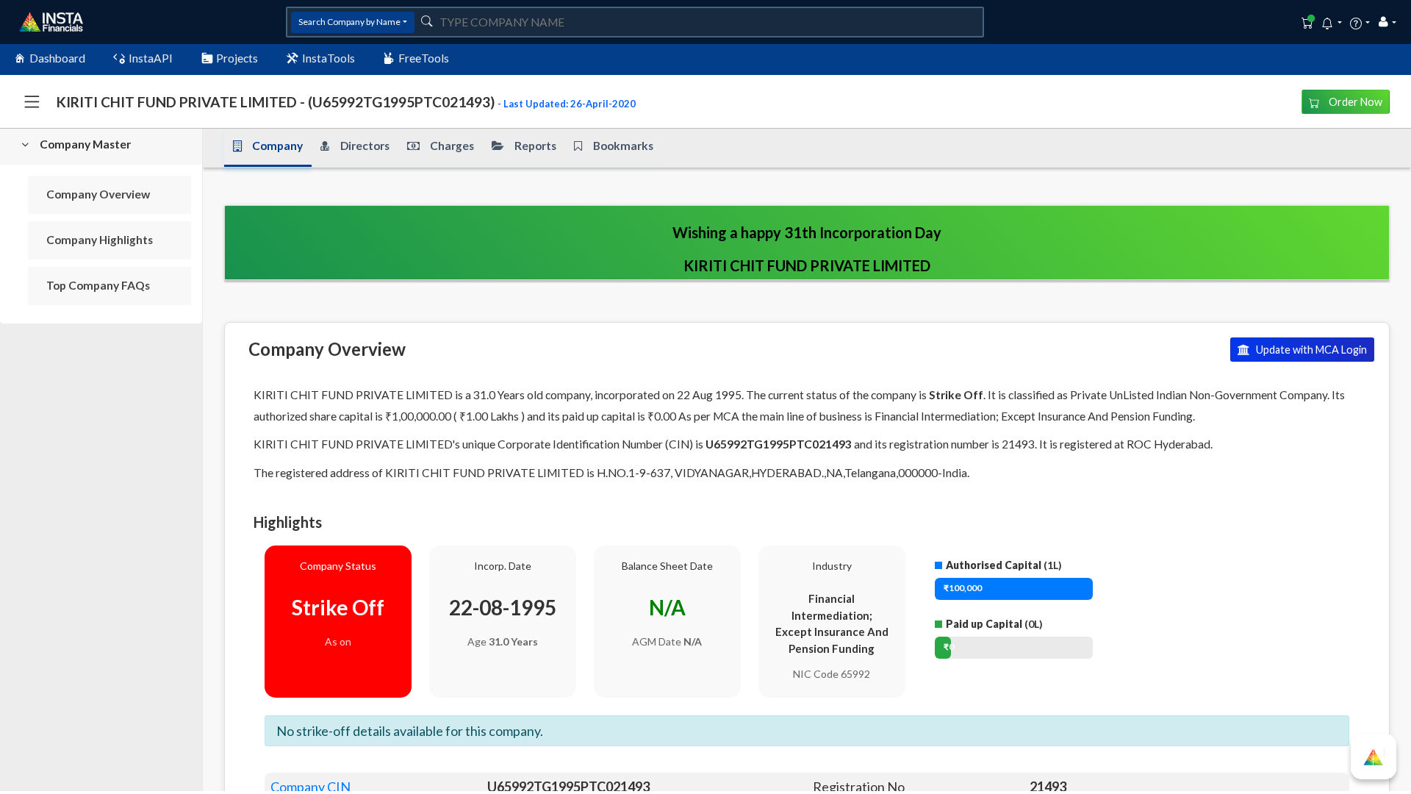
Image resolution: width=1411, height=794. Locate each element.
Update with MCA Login (1310, 349)
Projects (237, 58)
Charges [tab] (452, 145)
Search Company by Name (349, 21)
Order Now (1354, 102)
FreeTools (423, 58)
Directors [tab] (364, 145)
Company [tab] (277, 145)
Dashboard (57, 58)
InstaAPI (151, 58)
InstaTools (328, 58)
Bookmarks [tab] (623, 145)
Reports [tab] (535, 145)
